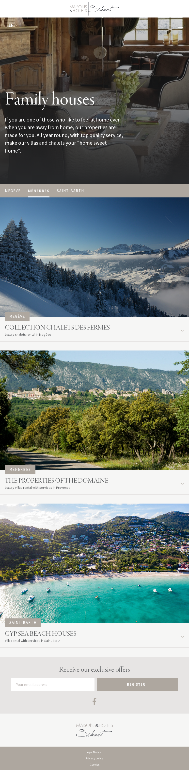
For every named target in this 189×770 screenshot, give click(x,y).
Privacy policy (94, 758)
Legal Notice (93, 752)
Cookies (94, 764)
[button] (13, 25)
